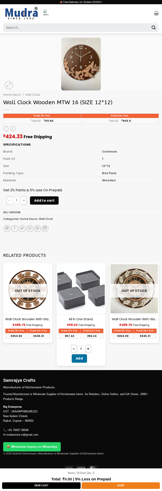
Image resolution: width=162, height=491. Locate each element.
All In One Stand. (81, 319)
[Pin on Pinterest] (37, 228)
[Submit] (154, 27)
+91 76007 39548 (17, 430)
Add (79, 358)
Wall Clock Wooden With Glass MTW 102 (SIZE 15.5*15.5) (27, 319)
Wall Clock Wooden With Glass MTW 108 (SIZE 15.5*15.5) (134, 319)
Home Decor (12, 95)
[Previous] (3, 316)
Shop (120, 485)
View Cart (41, 485)
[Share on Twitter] (22, 228)
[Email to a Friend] (29, 228)
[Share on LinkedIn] (45, 228)
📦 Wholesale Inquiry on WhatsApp (32, 446)
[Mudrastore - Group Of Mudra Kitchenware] (21, 13)
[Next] (158, 316)
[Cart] (156, 13)
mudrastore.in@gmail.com (22, 434)
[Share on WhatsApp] (7, 228)
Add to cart (44, 200)
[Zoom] (9, 85)
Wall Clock (32, 95)
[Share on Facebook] (14, 228)
